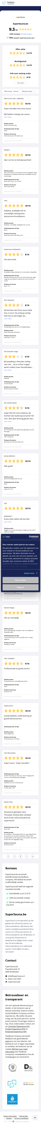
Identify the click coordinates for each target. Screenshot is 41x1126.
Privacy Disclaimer (10, 1116)
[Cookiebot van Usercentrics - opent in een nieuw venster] (29, 536)
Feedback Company (22, 1121)
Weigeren (20, 587)
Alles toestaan (20, 580)
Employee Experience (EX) (15, 1031)
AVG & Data (23, 1116)
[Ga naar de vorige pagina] (14, 856)
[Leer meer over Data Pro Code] (12, 1068)
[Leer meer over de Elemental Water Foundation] (12, 1099)
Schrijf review (26, 34)
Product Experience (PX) (15, 1029)
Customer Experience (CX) (18, 1026)
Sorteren (16, 91)
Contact (9, 1118)
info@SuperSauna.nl (16, 976)
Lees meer (8, 117)
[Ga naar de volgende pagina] (26, 856)
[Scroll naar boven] (35, 1117)
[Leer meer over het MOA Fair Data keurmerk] (28, 1068)
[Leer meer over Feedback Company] (12, 1083)
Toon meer (20, 83)
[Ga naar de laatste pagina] (33, 856)
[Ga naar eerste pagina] (8, 856)
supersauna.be (14, 982)
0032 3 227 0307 (14, 979)
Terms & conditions (21, 1118)
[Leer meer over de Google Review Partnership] (28, 1083)
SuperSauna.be (20, 24)
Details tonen (29, 573)
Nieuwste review (27, 91)
